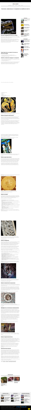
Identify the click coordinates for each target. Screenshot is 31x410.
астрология (9, 5)
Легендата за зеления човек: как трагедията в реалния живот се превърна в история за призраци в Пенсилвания (25, 34)
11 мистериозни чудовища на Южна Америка (16, 396)
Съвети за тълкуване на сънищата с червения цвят (16, 382)
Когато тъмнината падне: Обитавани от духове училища (7, 401)
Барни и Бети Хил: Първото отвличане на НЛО (26, 402)
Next (20, 379)
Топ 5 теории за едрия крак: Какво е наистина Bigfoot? (16, 401)
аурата (13, 5)
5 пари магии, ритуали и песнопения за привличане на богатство (27, 396)
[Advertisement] (10, 14)
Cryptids (16, 5)
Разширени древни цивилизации (12, 361)
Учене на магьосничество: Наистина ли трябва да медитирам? (17, 398)
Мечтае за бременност (10, 381)
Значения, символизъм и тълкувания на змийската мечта (8, 406)
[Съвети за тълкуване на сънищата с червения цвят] (17, 379)
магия (22, 5)
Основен (14, 7)
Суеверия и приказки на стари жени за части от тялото (27, 44)
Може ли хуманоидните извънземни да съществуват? (26, 30)
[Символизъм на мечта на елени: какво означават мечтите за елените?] (4, 380)
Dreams (19, 5)
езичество (4, 361)
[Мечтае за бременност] (11, 379)
